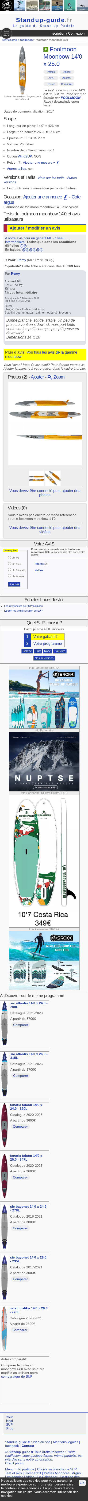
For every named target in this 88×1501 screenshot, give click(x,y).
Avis (51, 78)
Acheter (66, 78)
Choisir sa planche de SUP (57, 1469)
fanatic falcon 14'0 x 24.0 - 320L (26, 1106)
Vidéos (67, 71)
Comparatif (33, 1473)
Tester (51, 84)
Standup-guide (44, 20)
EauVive (59, 651)
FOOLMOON (70, 98)
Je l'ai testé (18, 570)
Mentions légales (65, 1442)
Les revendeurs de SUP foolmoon (23, 606)
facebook (12, 1446)
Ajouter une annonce (43, 196)
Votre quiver (10, 550)
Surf (38, 651)
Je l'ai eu (17, 564)
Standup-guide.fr (17, 1442)
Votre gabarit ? (45, 637)
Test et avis (13, 1473)
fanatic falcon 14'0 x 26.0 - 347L (26, 1157)
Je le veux (18, 576)
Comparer (67, 84)
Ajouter (37, 376)
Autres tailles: (17, 168)
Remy (21, 260)
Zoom (58, 376)
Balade (27, 651)
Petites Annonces (56, 1473)
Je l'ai (15, 558)
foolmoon (26, 40)
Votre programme (47, 644)
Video (30, 1477)
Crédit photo (14, 1463)
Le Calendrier (47, 1477)
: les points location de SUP (23, 610)
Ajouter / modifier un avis (35, 228)
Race (47, 651)
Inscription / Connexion (67, 33)
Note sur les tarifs (51, 178)
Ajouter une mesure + (39, 162)
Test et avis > (11, 40)
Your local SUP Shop (9, 1422)
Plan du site (41, 1442)
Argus (76, 1473)
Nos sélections (44, 658)
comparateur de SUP (16, 1376)
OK (82, 1483)
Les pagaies (14, 1477)
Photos (51, 71)
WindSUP (25, 156)
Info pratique (24, 1469)
